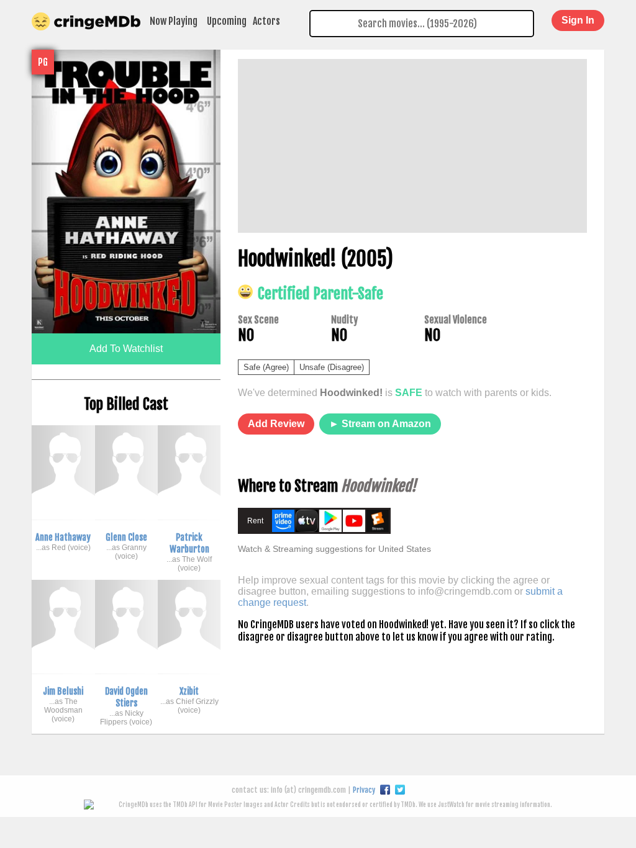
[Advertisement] (412, 146)
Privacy (364, 790)
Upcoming (227, 21)
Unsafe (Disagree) (331, 367)
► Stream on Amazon (380, 423)
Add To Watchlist (126, 348)
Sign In (577, 20)
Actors (266, 21)
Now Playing (174, 21)
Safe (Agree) (266, 367)
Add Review (276, 423)
